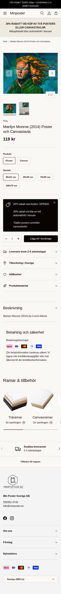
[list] (30, 73)
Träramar (15, 417)
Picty (5, 121)
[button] (56, 13)
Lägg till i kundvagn (41, 238)
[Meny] (5, 13)
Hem (5, 41)
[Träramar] (15, 400)
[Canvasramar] (43, 400)
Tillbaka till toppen (30, 461)
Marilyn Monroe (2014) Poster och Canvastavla (30, 41)
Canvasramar (43, 417)
